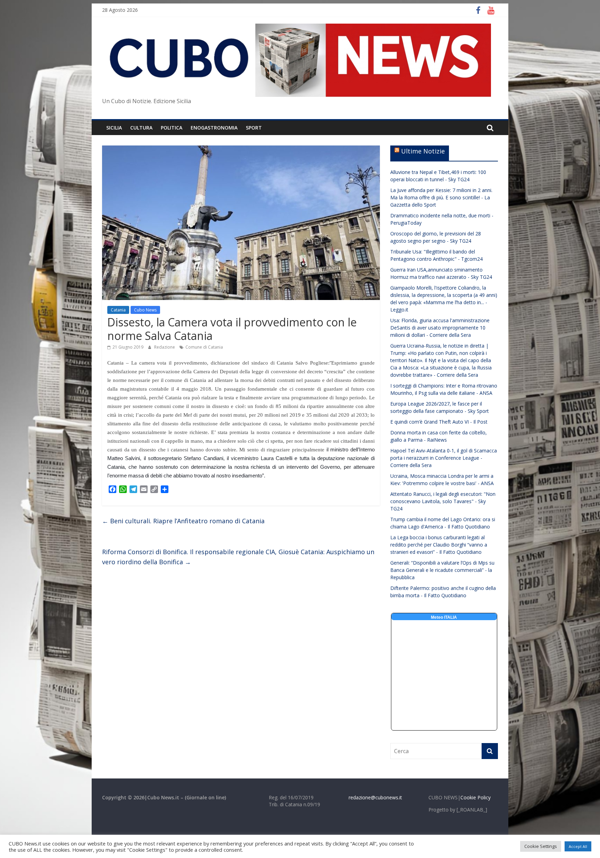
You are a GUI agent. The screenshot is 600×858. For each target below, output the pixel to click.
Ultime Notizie (423, 151)
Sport (254, 127)
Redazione (165, 347)
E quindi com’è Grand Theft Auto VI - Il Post (439, 421)
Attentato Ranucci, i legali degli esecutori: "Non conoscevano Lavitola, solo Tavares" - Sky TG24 (442, 501)
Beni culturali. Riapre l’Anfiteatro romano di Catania (183, 521)
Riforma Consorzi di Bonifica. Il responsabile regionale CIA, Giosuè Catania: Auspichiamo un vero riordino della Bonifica (238, 557)
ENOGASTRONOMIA (214, 127)
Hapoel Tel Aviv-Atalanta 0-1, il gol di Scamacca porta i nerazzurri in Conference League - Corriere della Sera (443, 457)
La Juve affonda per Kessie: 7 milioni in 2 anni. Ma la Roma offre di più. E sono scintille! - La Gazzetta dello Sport (441, 197)
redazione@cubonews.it (375, 797)
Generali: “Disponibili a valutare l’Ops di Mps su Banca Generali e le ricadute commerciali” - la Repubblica (442, 570)
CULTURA (141, 127)
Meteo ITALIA (444, 617)
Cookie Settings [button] (540, 846)
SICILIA (114, 127)
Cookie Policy (475, 797)
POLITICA (171, 127)
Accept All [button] (578, 846)
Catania (118, 310)
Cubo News (145, 310)
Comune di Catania (204, 347)
